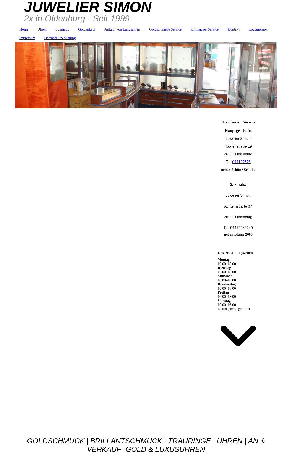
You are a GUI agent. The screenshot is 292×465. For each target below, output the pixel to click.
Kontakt (233, 29)
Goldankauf (86, 29)
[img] (146, 75)
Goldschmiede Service (165, 29)
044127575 (241, 162)
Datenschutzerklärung (60, 38)
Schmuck (62, 29)
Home (23, 29)
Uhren (42, 29)
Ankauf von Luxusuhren (122, 29)
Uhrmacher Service (205, 29)
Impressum (27, 38)
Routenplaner (258, 29)
